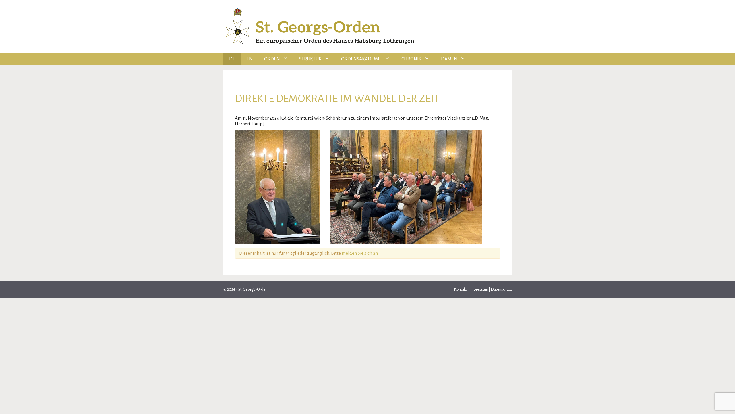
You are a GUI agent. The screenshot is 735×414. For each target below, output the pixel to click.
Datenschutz (501, 289)
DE (232, 59)
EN (250, 59)
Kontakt (460, 289)
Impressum (479, 289)
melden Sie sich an (360, 253)
